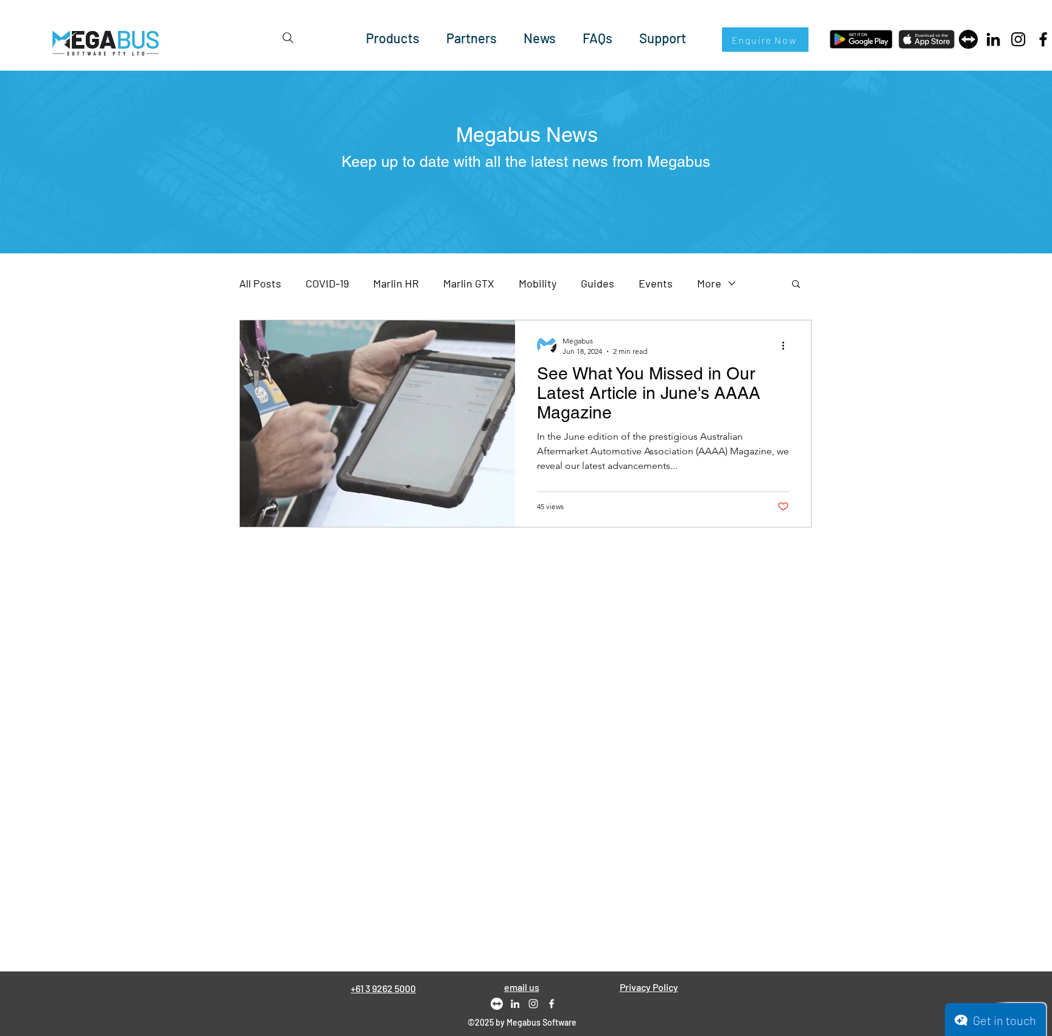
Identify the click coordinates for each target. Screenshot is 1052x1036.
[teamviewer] (968, 39)
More (709, 283)
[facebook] (551, 1004)
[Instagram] (1018, 39)
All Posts (260, 283)
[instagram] (533, 1004)
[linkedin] (515, 1004)
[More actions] (787, 345)
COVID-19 (327, 283)
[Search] (288, 38)
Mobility (537, 283)
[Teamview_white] (497, 1004)
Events (656, 283)
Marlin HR (396, 283)
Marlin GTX (468, 283)
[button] (796, 284)
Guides (597, 283)
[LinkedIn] (993, 39)
